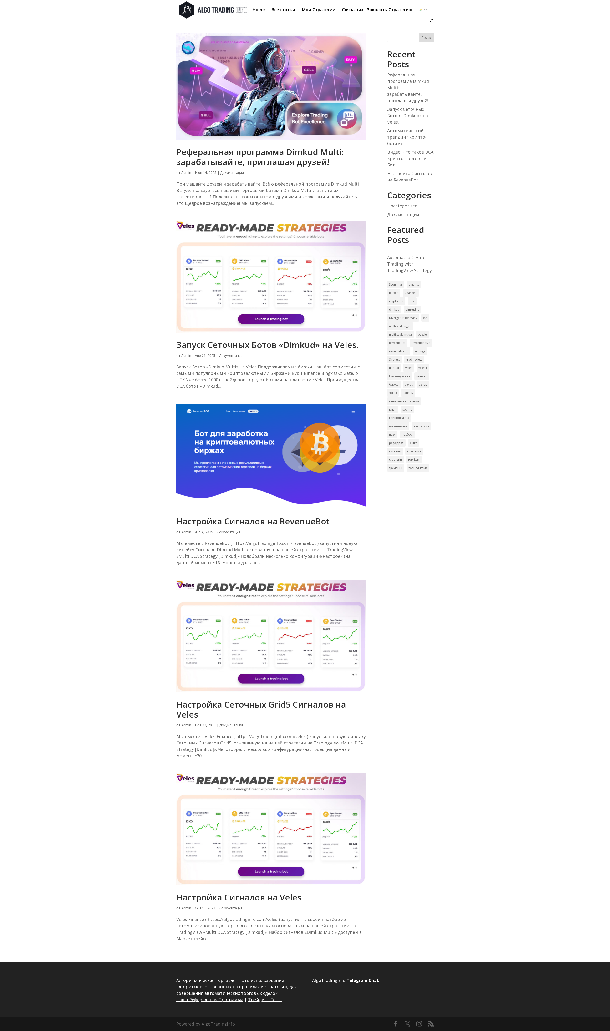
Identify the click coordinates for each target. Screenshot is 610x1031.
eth (425, 318)
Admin (186, 172)
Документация (232, 172)
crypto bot (396, 301)
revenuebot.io (421, 343)
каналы (408, 393)
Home (258, 10)
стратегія (395, 460)
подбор (407, 435)
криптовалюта (399, 418)
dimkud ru (412, 309)
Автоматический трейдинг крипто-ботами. (407, 137)
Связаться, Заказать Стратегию (377, 10)
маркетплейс (398, 426)
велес (409, 384)
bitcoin (393, 293)
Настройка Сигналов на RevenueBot (253, 521)
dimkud (394, 309)
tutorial (394, 368)
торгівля (414, 460)
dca (412, 301)
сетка (413, 443)
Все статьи (283, 10)
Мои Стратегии (319, 10)
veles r (422, 368)
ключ (392, 409)
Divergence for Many (403, 318)
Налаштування (399, 376)
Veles (408, 368)
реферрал (396, 443)
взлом (423, 384)
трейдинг (395, 468)
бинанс (421, 376)
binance (414, 284)
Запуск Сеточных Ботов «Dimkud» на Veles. (267, 344)
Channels (411, 293)
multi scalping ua (400, 334)
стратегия (414, 451)
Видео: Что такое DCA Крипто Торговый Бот (410, 158)
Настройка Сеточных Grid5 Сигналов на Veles (261, 709)
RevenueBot (397, 343)
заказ (393, 393)
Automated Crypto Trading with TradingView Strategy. (410, 264)
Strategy (394, 359)
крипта (407, 409)
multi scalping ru (400, 326)
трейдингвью (418, 468)
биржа (394, 384)
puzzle (422, 334)
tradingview (414, 359)
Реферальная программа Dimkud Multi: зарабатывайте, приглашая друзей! (260, 156)
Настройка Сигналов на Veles (238, 897)
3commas (395, 284)
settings (420, 351)
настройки (421, 426)
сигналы (395, 451)
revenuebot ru (398, 351)
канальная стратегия (404, 401)
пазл (392, 435)
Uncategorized (402, 206)
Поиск (426, 37)
